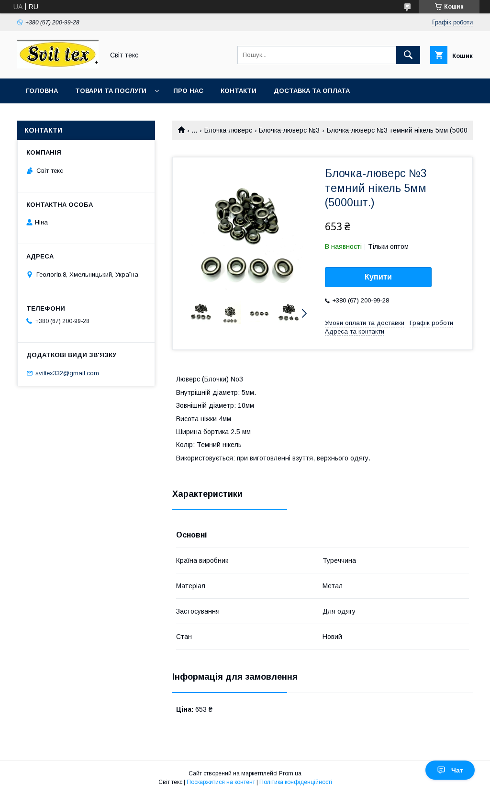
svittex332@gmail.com (67, 373)
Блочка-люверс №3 (289, 130)
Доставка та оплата (312, 90)
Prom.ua (290, 773)
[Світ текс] (58, 66)
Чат (457, 770)
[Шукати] (408, 55)
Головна (42, 90)
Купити (378, 277)
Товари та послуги (110, 90)
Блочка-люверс (228, 130)
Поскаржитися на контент (221, 782)
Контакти (238, 90)
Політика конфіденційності (295, 782)
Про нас (188, 90)
